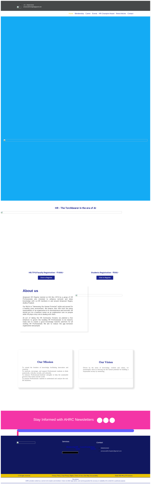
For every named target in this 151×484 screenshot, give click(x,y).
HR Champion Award (106, 13)
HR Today (78, 448)
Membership (79, 13)
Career (87, 13)
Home (71, 13)
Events (94, 13)
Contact (130, 13)
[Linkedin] (112, 420)
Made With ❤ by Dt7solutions (124, 475)
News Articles (121, 13)
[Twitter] (106, 420)
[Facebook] (99, 420)
